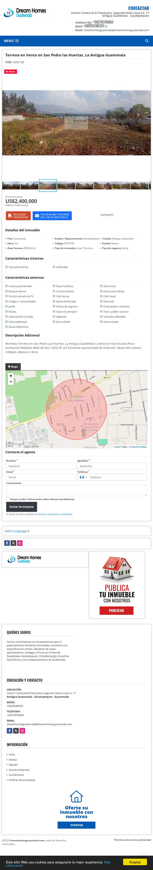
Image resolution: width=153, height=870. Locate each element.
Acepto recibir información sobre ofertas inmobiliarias (42, 499)
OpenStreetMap (139, 446)
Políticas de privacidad (22, 780)
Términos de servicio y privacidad (55, 514)
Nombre (12, 460)
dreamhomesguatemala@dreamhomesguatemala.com (39, 724)
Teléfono (83, 472)
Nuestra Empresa (19, 770)
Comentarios (13, 483)
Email (10, 472)
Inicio (12, 754)
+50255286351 (94, 25)
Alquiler (13, 764)
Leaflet (117, 446)
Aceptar (135, 861)
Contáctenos (16, 775)
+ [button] (11, 375)
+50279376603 (103, 22)
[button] (147, 71)
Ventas (13, 759)
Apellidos (83, 460)
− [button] (11, 381)
